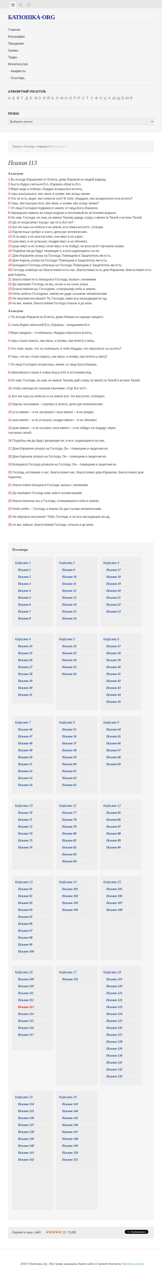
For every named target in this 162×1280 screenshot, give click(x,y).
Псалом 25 (25, 653)
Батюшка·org (31, 17)
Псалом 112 (26, 1000)
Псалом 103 (70, 903)
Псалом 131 (114, 1062)
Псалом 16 (69, 618)
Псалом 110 (26, 986)
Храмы (13, 50)
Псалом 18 (113, 576)
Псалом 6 (24, 604)
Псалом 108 (114, 909)
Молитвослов (18, 64)
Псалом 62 (69, 778)
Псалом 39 (113, 660)
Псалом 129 (114, 1048)
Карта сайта (86, 1263)
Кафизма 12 (112, 805)
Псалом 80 (69, 833)
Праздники (16, 43)
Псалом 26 (25, 660)
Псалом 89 (113, 840)
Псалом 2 (24, 576)
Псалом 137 (26, 1125)
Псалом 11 (69, 583)
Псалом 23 (113, 611)
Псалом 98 (25, 937)
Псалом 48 (25, 743)
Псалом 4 (24, 590)
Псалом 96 (25, 923)
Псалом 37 (113, 646)
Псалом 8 (24, 618)
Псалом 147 (70, 1132)
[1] (47, 1231)
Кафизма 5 (67, 639)
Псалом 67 (113, 750)
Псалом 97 (25, 930)
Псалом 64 (113, 729)
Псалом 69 (113, 764)
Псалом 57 (69, 743)
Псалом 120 (114, 986)
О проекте (101, 1263)
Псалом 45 (113, 701)
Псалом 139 (26, 1138)
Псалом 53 (25, 778)
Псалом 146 (70, 1125)
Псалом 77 (69, 812)
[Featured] (28, 5)
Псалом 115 (26, 1020)
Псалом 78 (69, 819)
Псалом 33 (69, 653)
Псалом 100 (26, 951)
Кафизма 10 (24, 805)
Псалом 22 (113, 604)
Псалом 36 (69, 674)
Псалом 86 (113, 819)
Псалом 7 (24, 611)
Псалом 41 (113, 674)
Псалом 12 (69, 590)
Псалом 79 (69, 826)
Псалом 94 (25, 909)
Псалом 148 (70, 1138)
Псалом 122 (114, 1000)
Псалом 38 (113, 653)
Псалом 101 (70, 889)
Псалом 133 (114, 1076)
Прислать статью (133, 1263)
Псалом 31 (25, 694)
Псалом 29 (25, 681)
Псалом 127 (114, 1034)
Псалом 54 (25, 785)
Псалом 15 (69, 611)
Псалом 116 (26, 1027)
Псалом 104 (70, 909)
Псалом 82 (69, 847)
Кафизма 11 (67, 805)
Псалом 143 (70, 1104)
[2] (50, 1231)
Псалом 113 (26, 1007)
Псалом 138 (26, 1132)
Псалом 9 (68, 570)
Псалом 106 (114, 896)
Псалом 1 (24, 570)
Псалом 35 (69, 667)
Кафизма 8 (67, 722)
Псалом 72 (25, 826)
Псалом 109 (26, 979)
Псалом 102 (70, 896)
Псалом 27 (25, 667)
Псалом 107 (114, 903)
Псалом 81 (69, 840)
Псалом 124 (114, 1014)
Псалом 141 (26, 1152)
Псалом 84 (69, 861)
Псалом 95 (25, 916)
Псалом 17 (113, 570)
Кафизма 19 (24, 1097)
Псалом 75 (25, 840)
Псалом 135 (26, 1111)
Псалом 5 (24, 597)
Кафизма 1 (23, 563)
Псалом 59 (69, 757)
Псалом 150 (70, 1152)
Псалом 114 (26, 1014)
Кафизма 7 (23, 722)
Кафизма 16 (44, 146)
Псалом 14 (69, 604)
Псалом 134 (26, 1104)
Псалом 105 (114, 889)
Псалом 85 (113, 812)
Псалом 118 (70, 979)
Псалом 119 (114, 979)
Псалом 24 (25, 646)
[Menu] (13, 5)
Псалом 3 (24, 583)
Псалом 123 (114, 1007)
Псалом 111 (26, 993)
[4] (56, 1231)
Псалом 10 (69, 576)
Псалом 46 (25, 729)
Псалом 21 (113, 597)
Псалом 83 (69, 854)
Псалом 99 (25, 944)
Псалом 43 (113, 687)
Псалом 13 (69, 597)
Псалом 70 (25, 812)
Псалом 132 (114, 1069)
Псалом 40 (113, 667)
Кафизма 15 (112, 882)
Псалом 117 (26, 1034)
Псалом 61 (69, 771)
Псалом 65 (113, 736)
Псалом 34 (69, 660)
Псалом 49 (25, 750)
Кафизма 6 (111, 639)
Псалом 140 (26, 1145)
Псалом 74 (25, 833)
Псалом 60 (69, 764)
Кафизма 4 (23, 639)
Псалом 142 (26, 1159)
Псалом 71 (25, 819)
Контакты (115, 1263)
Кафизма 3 (111, 563)
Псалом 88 (113, 833)
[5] (60, 1231)
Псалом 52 (25, 771)
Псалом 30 (25, 687)
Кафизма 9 (111, 722)
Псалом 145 (70, 1118)
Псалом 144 (70, 1111)
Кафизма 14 (68, 882)
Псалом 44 (113, 694)
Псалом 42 (113, 681)
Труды (12, 57)
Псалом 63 (69, 785)
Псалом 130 (114, 1055)
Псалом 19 (113, 583)
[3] (53, 1231)
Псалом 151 (70, 1159)
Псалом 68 (113, 757)
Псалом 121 (114, 993)
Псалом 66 (113, 743)
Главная (14, 29)
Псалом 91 (25, 889)
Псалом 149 (70, 1145)
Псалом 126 (114, 1027)
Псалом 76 (25, 847)
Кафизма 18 (112, 972)
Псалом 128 (114, 1041)
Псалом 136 (26, 1118)
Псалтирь (18, 78)
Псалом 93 (25, 903)
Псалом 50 (25, 757)
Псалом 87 (113, 826)
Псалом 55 (69, 729)
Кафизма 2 (67, 563)
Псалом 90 (113, 847)
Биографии (16, 36)
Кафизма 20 (68, 1097)
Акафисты (18, 71)
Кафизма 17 (68, 972)
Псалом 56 (69, 736)
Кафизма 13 (24, 882)
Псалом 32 (69, 646)
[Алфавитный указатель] (20, 5)
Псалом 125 (114, 1020)
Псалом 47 (25, 736)
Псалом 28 (25, 674)
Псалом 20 (113, 590)
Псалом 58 (69, 750)
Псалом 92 (25, 896)
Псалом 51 (25, 764)
